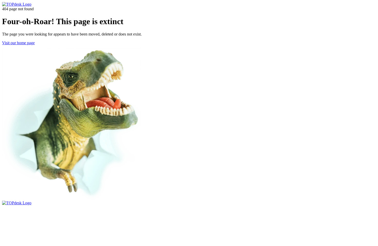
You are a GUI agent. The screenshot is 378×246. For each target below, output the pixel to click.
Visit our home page (18, 43)
